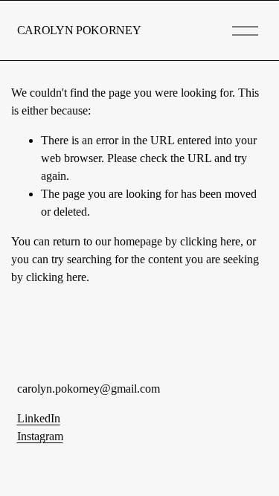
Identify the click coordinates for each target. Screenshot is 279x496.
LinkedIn (38, 418)
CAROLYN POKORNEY (79, 30)
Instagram (40, 436)
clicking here (210, 241)
